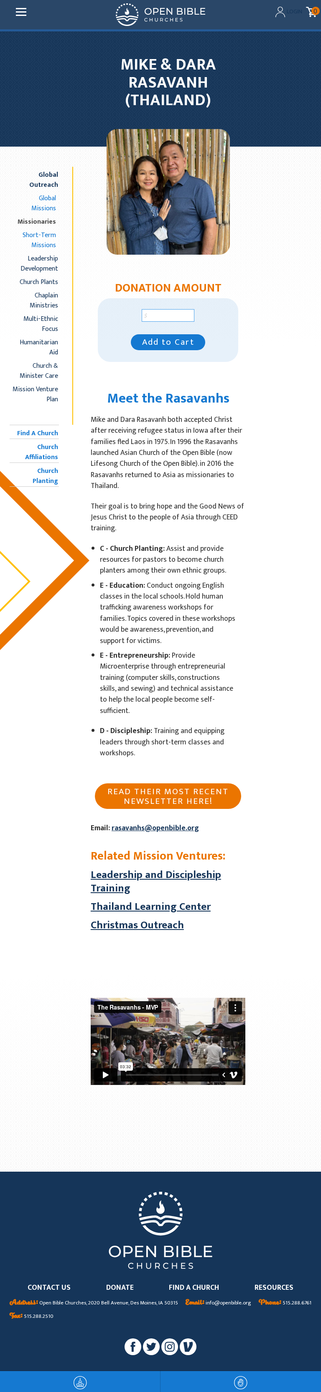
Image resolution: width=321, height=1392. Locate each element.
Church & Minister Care (39, 370)
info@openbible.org (218, 1303)
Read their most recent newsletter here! (168, 796)
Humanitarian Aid (39, 347)
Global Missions (43, 203)
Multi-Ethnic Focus (40, 323)
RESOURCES (274, 1288)
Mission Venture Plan (35, 394)
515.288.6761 (285, 1303)
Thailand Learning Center (151, 906)
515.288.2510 (32, 1316)
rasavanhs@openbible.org (155, 828)
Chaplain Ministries (44, 300)
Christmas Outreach (137, 925)
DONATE (120, 1288)
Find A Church (37, 433)
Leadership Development (39, 263)
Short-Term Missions (39, 240)
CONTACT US (49, 1288)
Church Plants (39, 281)
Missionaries (37, 221)
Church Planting (45, 475)
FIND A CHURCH (194, 1288)
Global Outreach (43, 179)
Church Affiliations (41, 452)
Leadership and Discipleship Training (156, 881)
